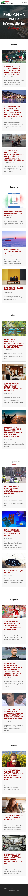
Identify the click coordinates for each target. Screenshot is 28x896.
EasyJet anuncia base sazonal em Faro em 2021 (13, 251)
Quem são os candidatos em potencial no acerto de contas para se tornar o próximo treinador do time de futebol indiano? (13, 669)
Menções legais (19, 888)
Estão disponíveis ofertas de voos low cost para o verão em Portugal (13, 533)
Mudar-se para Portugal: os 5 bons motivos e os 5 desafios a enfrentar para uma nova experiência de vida (13, 432)
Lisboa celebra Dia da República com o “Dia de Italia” (13, 213)
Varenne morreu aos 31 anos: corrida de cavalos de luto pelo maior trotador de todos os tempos (13, 70)
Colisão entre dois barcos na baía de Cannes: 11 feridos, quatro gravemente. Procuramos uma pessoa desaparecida (13, 111)
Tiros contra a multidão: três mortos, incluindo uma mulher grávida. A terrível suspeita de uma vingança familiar (14, 155)
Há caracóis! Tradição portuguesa (13, 571)
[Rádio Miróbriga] (7, 2)
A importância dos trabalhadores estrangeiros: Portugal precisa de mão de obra (13, 387)
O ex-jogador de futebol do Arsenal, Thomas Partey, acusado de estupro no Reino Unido (12, 625)
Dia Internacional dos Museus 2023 (13, 289)
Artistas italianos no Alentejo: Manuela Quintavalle (13, 817)
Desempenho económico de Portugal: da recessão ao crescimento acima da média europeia (14, 343)
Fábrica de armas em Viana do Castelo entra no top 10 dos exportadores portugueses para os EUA (13, 858)
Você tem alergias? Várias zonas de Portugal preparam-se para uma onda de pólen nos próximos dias (13, 774)
